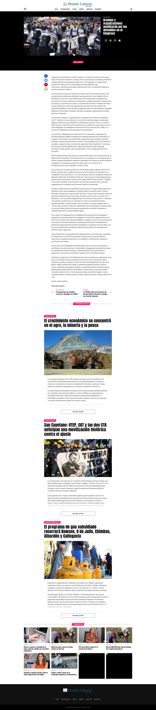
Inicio (56, 9)
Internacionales (65, 9)
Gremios (81, 9)
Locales (74, 9)
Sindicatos (89, 9)
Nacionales (98, 9)
